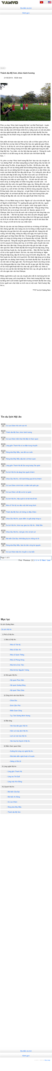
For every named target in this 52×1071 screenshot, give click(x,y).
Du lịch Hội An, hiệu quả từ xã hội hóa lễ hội (21, 498)
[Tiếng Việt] (41, 2)
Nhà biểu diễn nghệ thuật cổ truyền (22, 756)
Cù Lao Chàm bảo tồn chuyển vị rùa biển (20, 552)
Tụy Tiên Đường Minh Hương (20, 715)
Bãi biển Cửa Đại (14, 792)
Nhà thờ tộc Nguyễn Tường (19, 670)
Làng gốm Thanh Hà (15, 771)
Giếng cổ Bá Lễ (15, 761)
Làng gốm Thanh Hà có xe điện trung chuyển (21, 445)
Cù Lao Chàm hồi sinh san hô (16, 425)
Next (44, 560)
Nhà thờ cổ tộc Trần (17, 665)
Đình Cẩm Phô (15, 705)
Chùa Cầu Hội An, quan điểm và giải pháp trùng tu (23, 518)
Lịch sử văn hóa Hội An (18, 736)
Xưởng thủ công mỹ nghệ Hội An (21, 751)
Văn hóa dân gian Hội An (19, 726)
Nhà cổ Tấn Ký (15, 644)
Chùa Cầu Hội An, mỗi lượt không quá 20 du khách (24, 479)
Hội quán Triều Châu (17, 690)
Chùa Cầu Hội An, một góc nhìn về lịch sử (21, 532)
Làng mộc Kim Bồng (15, 781)
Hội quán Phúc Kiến (17, 680)
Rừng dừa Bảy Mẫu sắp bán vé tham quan (21, 459)
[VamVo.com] (13, 4)
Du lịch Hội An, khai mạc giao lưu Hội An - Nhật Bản (24, 525)
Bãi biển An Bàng (14, 797)
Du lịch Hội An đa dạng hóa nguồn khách (20, 472)
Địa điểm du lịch (26, 8)
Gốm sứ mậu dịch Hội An (19, 731)
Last (48, 560)
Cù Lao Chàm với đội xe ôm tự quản (18, 492)
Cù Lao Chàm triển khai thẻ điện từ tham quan (22, 439)
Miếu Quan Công (16, 710)
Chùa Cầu (13, 700)
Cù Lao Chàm (12, 802)
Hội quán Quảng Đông (17, 685)
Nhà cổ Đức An (15, 649)
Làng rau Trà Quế (14, 776)
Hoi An (3, 68)
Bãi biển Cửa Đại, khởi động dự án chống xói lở (22, 538)
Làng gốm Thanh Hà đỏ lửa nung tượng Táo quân (23, 465)
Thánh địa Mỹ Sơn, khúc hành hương (19, 432)
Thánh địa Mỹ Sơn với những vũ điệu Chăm (21, 512)
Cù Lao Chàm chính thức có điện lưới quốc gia (22, 485)
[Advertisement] (26, 41)
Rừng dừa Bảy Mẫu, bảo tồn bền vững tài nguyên (23, 545)
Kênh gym (26, 13)
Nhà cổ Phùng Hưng (17, 660)
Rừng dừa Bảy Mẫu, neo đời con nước (19, 452)
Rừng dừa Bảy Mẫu (14, 807)
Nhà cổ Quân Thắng (17, 655)
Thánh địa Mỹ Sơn (14, 812)
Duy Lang (47, 1060)
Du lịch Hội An (6, 629)
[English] (49, 2)
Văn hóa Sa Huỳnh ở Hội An (20, 741)
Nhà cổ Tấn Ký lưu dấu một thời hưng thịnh (21, 505)
